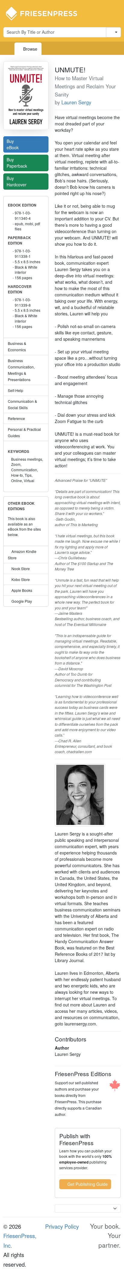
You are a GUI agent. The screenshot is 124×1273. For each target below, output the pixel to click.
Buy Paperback (17, 162)
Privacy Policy (62, 1226)
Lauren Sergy (76, 102)
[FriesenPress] (45, 13)
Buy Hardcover (17, 181)
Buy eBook (13, 144)
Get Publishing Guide (87, 1184)
